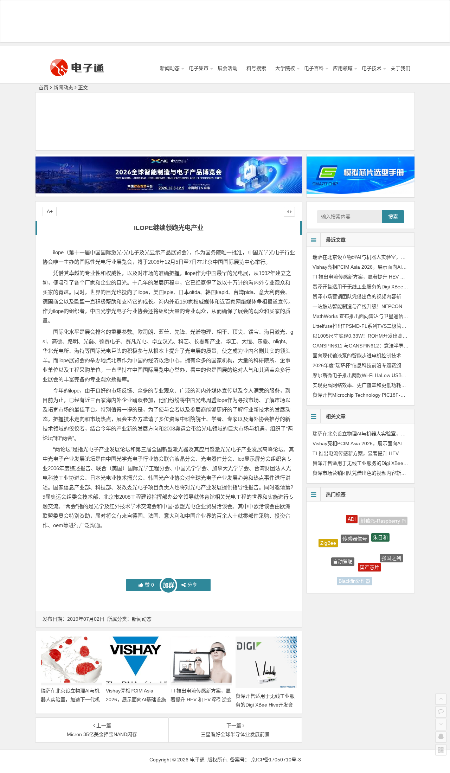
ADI (352, 513)
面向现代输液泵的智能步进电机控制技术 (357, 355)
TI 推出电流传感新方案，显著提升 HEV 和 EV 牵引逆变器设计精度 (201, 699)
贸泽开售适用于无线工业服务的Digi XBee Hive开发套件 (265, 704)
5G (332, 566)
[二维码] (440, 749)
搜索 (393, 216)
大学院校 (285, 68)
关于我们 (400, 68)
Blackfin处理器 (355, 574)
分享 (192, 585)
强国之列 (391, 551)
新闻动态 (170, 68)
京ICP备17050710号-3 (276, 759)
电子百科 (314, 68)
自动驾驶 (343, 548)
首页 (44, 87)
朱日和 (380, 526)
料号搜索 (256, 68)
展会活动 (227, 68)
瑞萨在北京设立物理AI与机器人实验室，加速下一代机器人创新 (70, 699)
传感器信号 (354, 524)
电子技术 (371, 68)
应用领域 (343, 68)
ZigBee (328, 537)
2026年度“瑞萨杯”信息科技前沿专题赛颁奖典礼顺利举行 (374, 365)
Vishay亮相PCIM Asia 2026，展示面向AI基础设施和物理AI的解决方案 (136, 699)
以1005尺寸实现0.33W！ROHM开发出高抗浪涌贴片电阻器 (377, 336)
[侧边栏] (289, 212)
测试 (379, 574)
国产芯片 (369, 552)
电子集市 (198, 68)
